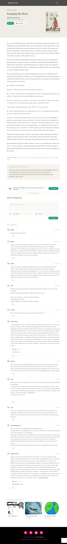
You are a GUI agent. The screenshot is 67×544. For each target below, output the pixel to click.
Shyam (12, 241)
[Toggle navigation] (56, 3)
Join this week (53, 188)
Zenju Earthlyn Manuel (13, 17)
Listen (11, 23)
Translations (20, 23)
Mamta (13, 361)
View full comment (43, 477)
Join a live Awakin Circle (31, 187)
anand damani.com (16, 425)
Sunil (12, 379)
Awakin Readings (12, 10)
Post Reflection (53, 218)
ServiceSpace (40, 537)
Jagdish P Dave (15, 453)
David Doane (14, 321)
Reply (13, 236)
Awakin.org (13, 3)
